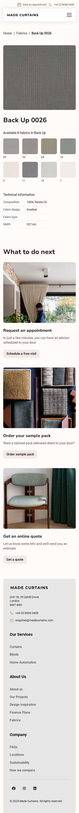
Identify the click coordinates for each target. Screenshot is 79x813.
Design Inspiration (23, 705)
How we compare (22, 770)
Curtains (16, 647)
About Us (18, 676)
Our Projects (19, 697)
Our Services (21, 634)
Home (7, 33)
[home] (22, 15)
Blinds (14, 654)
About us (16, 689)
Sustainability (19, 763)
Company (18, 734)
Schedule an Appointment (31, 355)
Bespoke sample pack (30, 455)
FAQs (13, 747)
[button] (68, 15)
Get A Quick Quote (25, 560)
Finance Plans (20, 712)
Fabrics (15, 720)
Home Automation (23, 662)
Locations (17, 755)
